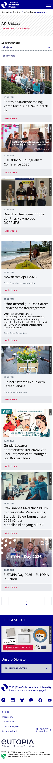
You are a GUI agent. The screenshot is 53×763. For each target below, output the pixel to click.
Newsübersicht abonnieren (16, 29)
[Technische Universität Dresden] (10, 5)
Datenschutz (7, 722)
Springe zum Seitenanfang (42, 730)
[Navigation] (49, 5)
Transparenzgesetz (10, 727)
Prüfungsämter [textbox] (16, 669)
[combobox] (26, 48)
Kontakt (5, 712)
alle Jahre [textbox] (7, 47)
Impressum (7, 717)
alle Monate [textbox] (9, 56)
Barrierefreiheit (9, 731)
